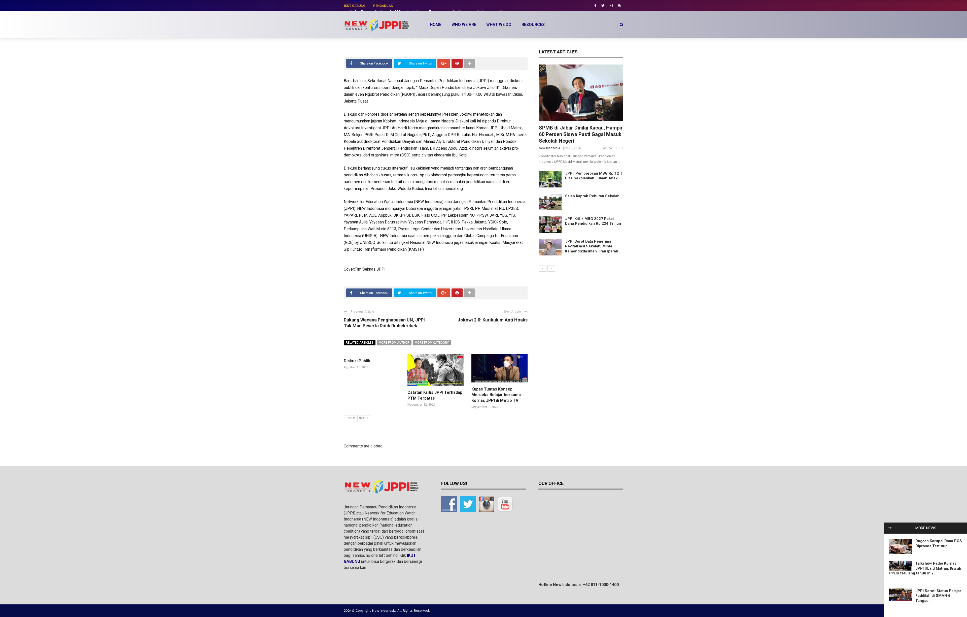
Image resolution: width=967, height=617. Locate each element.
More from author (394, 342)
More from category (432, 342)
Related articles (359, 342)
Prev (351, 418)
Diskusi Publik (357, 361)
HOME (435, 24)
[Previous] (542, 269)
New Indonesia (549, 148)
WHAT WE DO (498, 24)
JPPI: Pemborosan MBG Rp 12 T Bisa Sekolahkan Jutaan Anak (594, 176)
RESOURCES (533, 24)
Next (362, 418)
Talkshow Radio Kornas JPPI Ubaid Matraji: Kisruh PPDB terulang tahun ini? (925, 568)
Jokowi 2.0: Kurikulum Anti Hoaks (493, 319)
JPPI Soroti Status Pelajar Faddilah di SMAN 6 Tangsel (938, 596)
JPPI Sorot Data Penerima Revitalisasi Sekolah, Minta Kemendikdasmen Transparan (591, 246)
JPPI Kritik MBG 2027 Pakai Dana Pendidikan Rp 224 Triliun (593, 221)
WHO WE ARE (464, 24)
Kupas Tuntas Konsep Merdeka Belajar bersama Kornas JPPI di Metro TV (496, 395)
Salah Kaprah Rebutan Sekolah (592, 196)
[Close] (889, 528)
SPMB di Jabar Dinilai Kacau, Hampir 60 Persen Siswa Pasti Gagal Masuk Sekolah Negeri (581, 134)
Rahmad (355, 38)
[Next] (551, 269)
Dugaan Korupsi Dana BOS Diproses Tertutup (938, 543)
